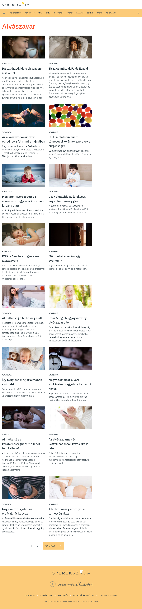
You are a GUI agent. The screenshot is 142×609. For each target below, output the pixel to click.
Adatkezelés (63, 595)
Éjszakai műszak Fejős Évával (68, 68)
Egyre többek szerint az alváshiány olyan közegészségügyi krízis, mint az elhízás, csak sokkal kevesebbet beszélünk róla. (68, 397)
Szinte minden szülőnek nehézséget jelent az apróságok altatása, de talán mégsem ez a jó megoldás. (70, 154)
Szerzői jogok (46, 595)
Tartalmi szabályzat (108, 595)
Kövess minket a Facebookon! (75, 584)
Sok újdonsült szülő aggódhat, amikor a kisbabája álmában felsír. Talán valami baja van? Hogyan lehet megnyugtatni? (23, 392)
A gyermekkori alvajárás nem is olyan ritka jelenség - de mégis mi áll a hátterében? (69, 267)
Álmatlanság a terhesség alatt (22, 318)
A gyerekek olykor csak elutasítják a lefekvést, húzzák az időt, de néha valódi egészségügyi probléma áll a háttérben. (68, 209)
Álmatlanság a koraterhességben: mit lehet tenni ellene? (21, 443)
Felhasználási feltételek (83, 595)
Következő (50, 546)
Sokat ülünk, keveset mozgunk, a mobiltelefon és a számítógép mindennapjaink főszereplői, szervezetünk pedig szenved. (69, 458)
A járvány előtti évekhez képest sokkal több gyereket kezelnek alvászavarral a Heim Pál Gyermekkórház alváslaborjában (23, 213)
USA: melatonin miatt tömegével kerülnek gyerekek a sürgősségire (70, 141)
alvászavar (7, 64)
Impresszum (30, 595)
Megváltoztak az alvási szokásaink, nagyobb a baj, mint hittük (70, 384)
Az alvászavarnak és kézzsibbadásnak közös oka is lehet (68, 443)
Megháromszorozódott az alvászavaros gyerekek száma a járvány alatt (23, 201)
